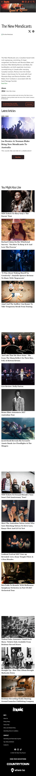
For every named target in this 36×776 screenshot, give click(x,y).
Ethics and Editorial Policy (9, 727)
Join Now (29, 104)
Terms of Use (6, 724)
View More (18, 157)
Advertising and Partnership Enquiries (12, 738)
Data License (30, 95)
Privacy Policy (6, 721)
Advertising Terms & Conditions (10, 731)
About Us (5, 718)
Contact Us (5, 745)
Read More (4, 83)
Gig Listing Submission (8, 741)
